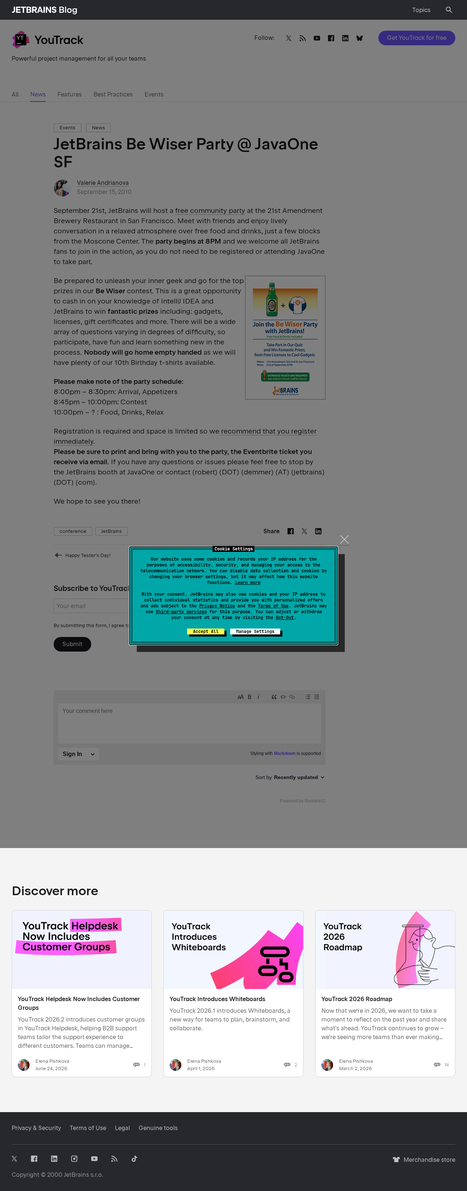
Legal (122, 1128)
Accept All (206, 631)
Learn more (247, 582)
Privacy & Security (36, 1128)
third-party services (181, 612)
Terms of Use (273, 606)
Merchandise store (427, 1163)
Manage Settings (255, 631)
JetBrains (76, 1174)
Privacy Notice (217, 606)
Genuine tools (158, 1128)
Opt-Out (285, 618)
